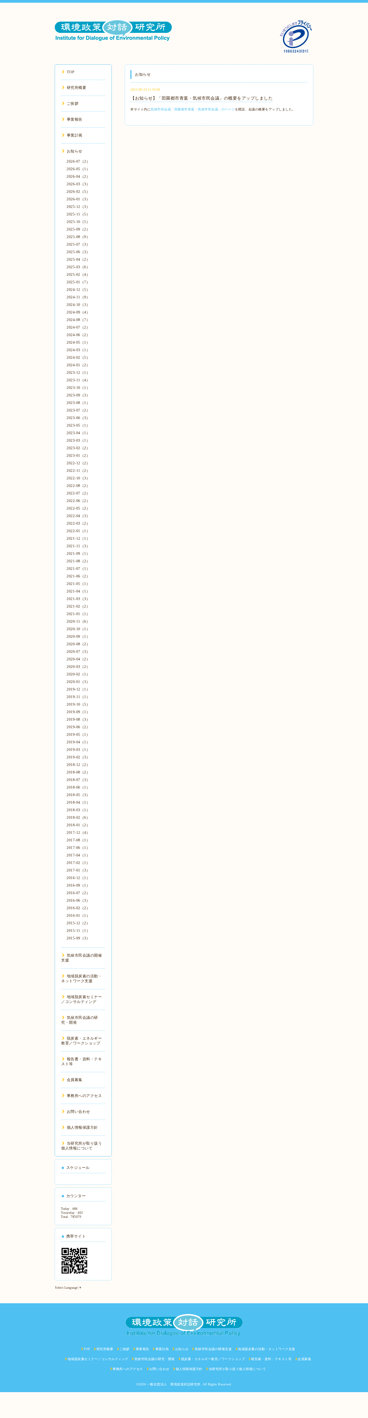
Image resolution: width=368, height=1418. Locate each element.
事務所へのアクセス (84, 1096)
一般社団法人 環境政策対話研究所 (174, 1384)
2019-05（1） (78, 735)
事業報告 (74, 119)
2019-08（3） (78, 719)
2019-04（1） (78, 742)
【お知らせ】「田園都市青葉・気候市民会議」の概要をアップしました (201, 98)
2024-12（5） (78, 290)
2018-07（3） (78, 780)
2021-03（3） (78, 599)
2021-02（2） (78, 606)
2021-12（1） (78, 538)
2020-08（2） (78, 644)
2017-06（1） (78, 848)
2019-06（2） (78, 727)
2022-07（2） (78, 493)
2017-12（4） (78, 833)
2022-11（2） (78, 471)
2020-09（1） (78, 637)
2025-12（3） (78, 207)
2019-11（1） (78, 697)
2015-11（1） (78, 931)
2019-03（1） (78, 750)
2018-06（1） (78, 787)
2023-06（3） (78, 418)
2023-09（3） (78, 395)
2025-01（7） (78, 282)
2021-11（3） (78, 546)
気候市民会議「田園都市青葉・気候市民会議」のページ (193, 109)
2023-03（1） (78, 440)
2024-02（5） (78, 358)
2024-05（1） (78, 342)
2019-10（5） (78, 704)
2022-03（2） (78, 523)
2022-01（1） (78, 531)
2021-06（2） (78, 576)
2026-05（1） (78, 169)
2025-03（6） (78, 267)
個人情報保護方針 (82, 1128)
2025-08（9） (78, 237)
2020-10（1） (78, 629)
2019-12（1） (78, 689)
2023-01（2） (78, 456)
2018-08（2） (78, 772)
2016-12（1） (78, 878)
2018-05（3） (78, 795)
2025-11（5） (78, 214)
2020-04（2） (78, 659)
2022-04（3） (78, 516)
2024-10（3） (78, 305)
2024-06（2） (78, 335)
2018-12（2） (78, 765)
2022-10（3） (78, 478)
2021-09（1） (78, 554)
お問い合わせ (78, 1112)
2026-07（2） (78, 161)
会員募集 (74, 1080)
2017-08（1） (78, 840)
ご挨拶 (72, 104)
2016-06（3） (78, 900)
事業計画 (74, 135)
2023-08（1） (78, 403)
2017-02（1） (78, 863)
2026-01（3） (78, 199)
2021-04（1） (78, 591)
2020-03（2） (78, 667)
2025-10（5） (78, 222)
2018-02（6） (78, 818)
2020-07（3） (78, 652)
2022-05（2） (78, 508)
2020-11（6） (78, 621)
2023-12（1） (78, 373)
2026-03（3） (78, 184)
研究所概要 (76, 88)
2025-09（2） (78, 229)
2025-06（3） (78, 252)
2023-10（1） (78, 388)
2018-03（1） (78, 810)
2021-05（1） (78, 584)
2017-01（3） (78, 870)
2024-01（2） (78, 365)
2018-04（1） (78, 802)
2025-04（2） (78, 259)
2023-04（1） (78, 433)
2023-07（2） (78, 410)
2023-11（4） (78, 380)
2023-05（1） (78, 425)
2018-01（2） (78, 825)
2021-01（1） (78, 614)
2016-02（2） (78, 908)
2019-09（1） (78, 712)
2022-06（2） (78, 501)
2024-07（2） (78, 327)
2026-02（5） (78, 192)
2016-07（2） (78, 893)
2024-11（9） (78, 297)
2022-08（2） (78, 486)
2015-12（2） (78, 923)
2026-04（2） (78, 177)
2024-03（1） (78, 350)
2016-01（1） (78, 916)
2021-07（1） (78, 569)
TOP (70, 72)
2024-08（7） (78, 320)
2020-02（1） (78, 674)
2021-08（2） (78, 561)
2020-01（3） (78, 682)
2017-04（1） (78, 855)
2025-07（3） (78, 244)
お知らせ (74, 151)
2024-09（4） (78, 312)
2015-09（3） (78, 938)
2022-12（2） (78, 463)
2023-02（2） (78, 448)
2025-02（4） (78, 275)
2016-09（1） (78, 885)
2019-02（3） (78, 757)
